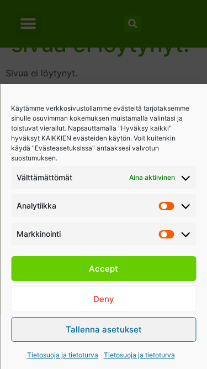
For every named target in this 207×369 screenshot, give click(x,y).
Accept (103, 268)
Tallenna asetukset (104, 329)
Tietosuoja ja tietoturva (62, 355)
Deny (103, 299)
